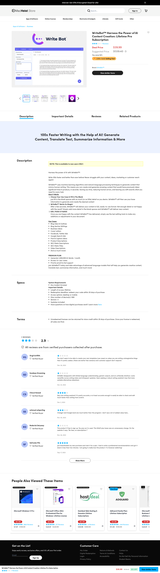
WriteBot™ (100, 67)
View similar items (107, 73)
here (100, 304)
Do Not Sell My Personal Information (133, 556)
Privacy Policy (85, 559)
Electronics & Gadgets (87, 19)
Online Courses (50, 19)
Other (132, 19)
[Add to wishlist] (148, 32)
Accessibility (104, 556)
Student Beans (125, 559)
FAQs (121, 553)
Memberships (68, 19)
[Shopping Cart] (146, 11)
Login (82, 556)
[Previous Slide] (20, 98)
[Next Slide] (78, 98)
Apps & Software (32, 19)
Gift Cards (119, 19)
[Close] (145, 2)
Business (30, 26)
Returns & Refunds (107, 550)
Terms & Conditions (107, 553)
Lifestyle (105, 19)
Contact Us (123, 550)
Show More (80, 460)
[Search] (89, 11)
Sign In (135, 10)
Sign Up (36, 558)
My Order (84, 550)
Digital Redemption (87, 553)
